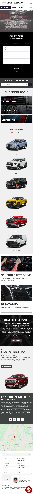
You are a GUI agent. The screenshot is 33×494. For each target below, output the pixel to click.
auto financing (27, 411)
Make (6, 53)
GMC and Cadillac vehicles (18, 408)
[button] (5, 7)
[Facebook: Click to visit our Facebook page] (10, 419)
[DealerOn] (5, 485)
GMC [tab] (12, 132)
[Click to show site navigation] (31, 7)
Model (6, 59)
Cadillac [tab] (19, 132)
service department (21, 409)
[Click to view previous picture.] (2, 21)
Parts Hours (5, 479)
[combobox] (16, 84)
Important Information (27, 10)
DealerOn (11, 487)
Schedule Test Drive (7, 281)
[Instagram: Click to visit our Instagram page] (22, 419)
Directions (14, 7)
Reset (16, 72)
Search (16, 68)
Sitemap (14, 487)
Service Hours (6, 476)
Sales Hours (6, 454)
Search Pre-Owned (7, 310)
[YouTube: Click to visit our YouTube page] (18, 419)
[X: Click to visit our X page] (14, 419)
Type (6, 47)
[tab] (6, 42)
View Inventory (6, 366)
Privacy (18, 487)
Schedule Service (16, 340)
